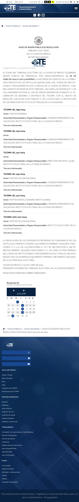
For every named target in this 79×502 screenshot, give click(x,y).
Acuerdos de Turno (8, 412)
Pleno (3, 381)
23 (22, 312)
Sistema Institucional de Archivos (12, 445)
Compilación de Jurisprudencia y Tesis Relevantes (17, 432)
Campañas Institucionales (10, 482)
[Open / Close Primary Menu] (76, 8)
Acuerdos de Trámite (8, 415)
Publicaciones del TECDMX (10, 391)
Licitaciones (5, 442)
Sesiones (5, 402)
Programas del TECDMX (9, 388)
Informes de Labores (8, 438)
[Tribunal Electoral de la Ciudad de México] (29, 8)
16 (22, 309)
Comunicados (6, 465)
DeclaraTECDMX (7, 452)
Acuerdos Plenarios (8, 418)
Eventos (4, 475)
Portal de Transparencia (9, 435)
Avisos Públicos (13, 26)
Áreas (3, 385)
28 (13, 316)
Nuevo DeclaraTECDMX (9, 448)
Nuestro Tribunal (7, 375)
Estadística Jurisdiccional (9, 421)
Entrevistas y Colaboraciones (11, 472)
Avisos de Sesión (30, 26)
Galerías (4, 479)
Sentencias (5, 405)
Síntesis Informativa (8, 469)
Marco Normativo (7, 378)
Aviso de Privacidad (8, 455)
